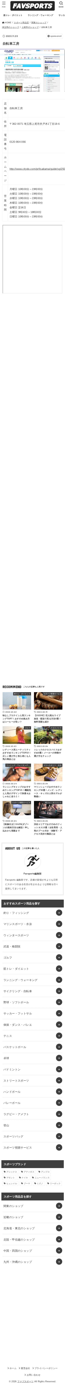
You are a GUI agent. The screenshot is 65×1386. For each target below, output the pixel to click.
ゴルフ (7, 957)
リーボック (55, 1183)
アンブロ (45, 1172)
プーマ (27, 1183)
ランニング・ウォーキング (20, 980)
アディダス (29, 1172)
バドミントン (11, 1069)
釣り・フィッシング (16, 912)
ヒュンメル (11, 1183)
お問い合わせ (33, 1375)
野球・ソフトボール (16, 1002)
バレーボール (11, 1102)
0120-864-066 (18, 141)
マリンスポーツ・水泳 (17, 923)
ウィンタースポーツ (16, 935)
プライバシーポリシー (46, 1368)
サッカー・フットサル (17, 1013)
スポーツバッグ (13, 1136)
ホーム (13, 1368)
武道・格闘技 (11, 946)
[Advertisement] (32, 338)
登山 (6, 1125)
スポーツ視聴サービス (17, 1147)
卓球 (6, 1058)
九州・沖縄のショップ (17, 1261)
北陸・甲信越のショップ (19, 1239)
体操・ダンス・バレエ (17, 1024)
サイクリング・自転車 (17, 991)
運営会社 (25, 1368)
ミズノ (40, 1183)
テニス (7, 1035)
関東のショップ (13, 1205)
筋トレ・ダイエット (16, 968)
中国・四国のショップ (17, 1250)
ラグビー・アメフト (16, 1114)
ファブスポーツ (25, 1381)
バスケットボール (14, 1046)
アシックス (11, 1172)
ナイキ (24, 1177)
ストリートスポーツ (16, 1080)
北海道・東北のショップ (19, 1228)
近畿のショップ (13, 1217)
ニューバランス (42, 1177)
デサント (10, 1177)
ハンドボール (11, 1091)
